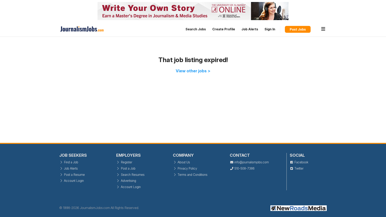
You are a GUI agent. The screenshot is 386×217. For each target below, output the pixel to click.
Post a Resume (74, 175)
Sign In (270, 29)
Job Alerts (249, 29)
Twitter (299, 168)
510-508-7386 (244, 168)
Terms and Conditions (192, 175)
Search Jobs (196, 29)
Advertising (128, 181)
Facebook (301, 162)
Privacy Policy (187, 168)
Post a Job (128, 168)
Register (126, 162)
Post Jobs (298, 29)
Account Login (73, 181)
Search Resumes (132, 175)
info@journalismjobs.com (251, 162)
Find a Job (70, 162)
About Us (183, 162)
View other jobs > (193, 71)
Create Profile (223, 29)
